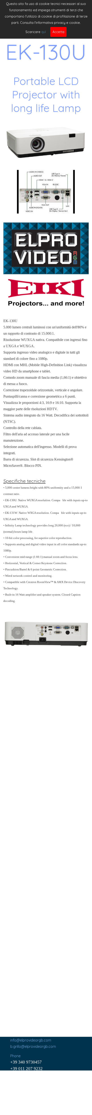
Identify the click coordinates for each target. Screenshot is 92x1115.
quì (43, 32)
